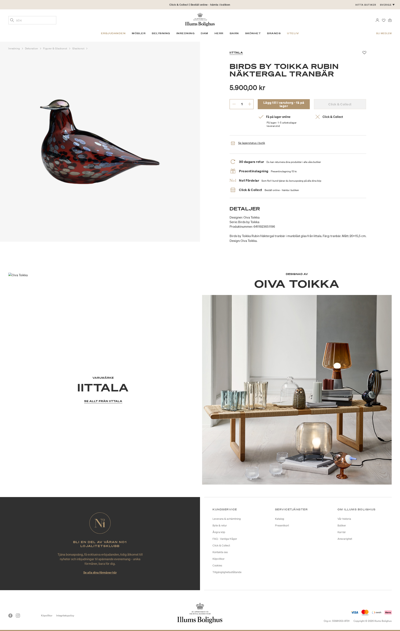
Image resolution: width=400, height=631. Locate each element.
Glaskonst (78, 48)
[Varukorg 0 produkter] (390, 20)
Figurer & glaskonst (55, 48)
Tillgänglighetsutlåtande (226, 572)
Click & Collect (221, 545)
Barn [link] (234, 33)
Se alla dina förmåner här (100, 572)
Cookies (217, 565)
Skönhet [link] (253, 33)
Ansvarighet (345, 539)
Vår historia (344, 519)
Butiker (342, 525)
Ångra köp (218, 532)
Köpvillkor (218, 559)
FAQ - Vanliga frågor (224, 539)
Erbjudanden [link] (113, 33)
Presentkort (282, 525)
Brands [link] (274, 33)
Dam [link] (204, 33)
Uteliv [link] (293, 33)
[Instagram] (18, 616)
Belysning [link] (161, 33)
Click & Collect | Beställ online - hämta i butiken (199, 4)
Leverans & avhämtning (226, 519)
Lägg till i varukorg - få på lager (283, 104)
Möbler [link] (139, 33)
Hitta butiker (365, 4)
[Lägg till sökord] (12, 20)
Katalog (279, 519)
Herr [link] (219, 33)
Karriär (342, 532)
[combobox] (32, 20)
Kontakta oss (220, 552)
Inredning (14, 48)
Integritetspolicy (65, 615)
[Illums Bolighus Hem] (200, 19)
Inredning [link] (185, 33)
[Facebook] (10, 616)
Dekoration (32, 48)
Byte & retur (219, 525)
